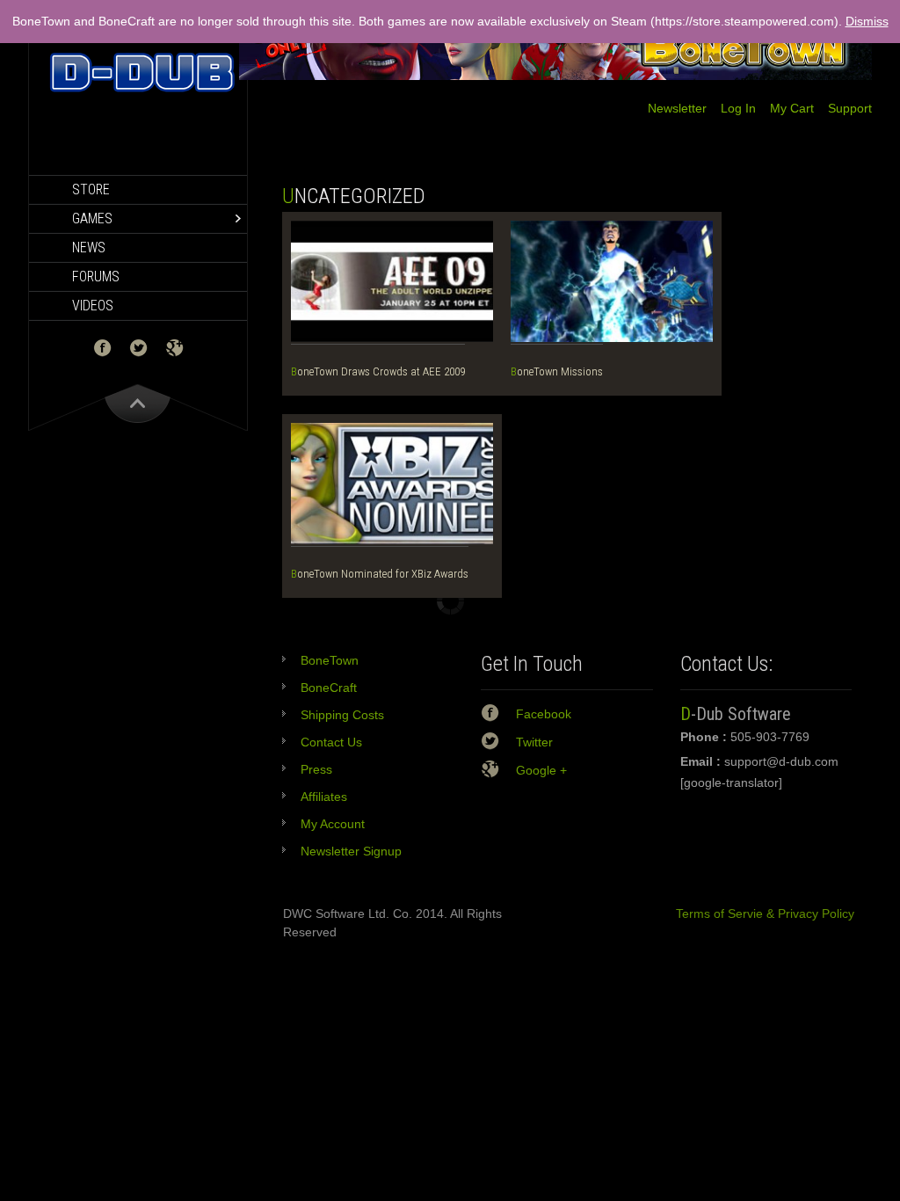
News (88, 247)
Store (91, 189)
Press (316, 769)
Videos (92, 305)
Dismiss (867, 21)
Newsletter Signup (351, 851)
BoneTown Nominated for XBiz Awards (379, 573)
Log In (731, 108)
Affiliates (324, 797)
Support (843, 108)
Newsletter (677, 108)
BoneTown (330, 660)
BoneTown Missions (557, 371)
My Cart (785, 108)
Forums (96, 276)
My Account (333, 824)
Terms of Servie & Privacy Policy (758, 913)
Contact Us (331, 742)
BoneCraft (329, 688)
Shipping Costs (342, 715)
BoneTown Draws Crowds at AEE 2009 (378, 371)
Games (92, 218)
